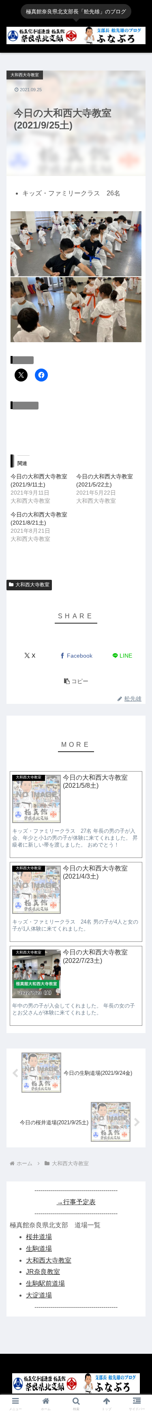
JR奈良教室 (43, 1271)
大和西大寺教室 (32, 584)
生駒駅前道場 (45, 1283)
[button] (76, 681)
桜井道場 (39, 1236)
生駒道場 (39, 1248)
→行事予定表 (76, 1201)
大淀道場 (39, 1295)
